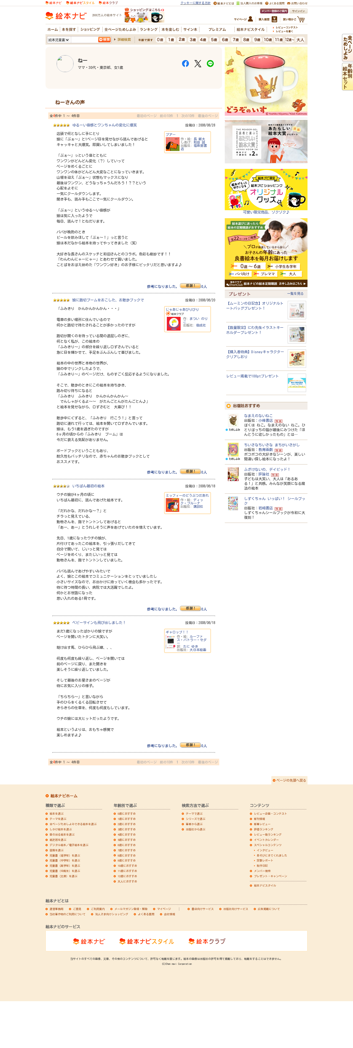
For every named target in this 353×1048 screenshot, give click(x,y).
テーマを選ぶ (58, 818)
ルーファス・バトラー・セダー (192, 640)
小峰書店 (265, 420)
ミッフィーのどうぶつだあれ (187, 495)
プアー (171, 134)
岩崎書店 (265, 508)
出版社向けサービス (235, 908)
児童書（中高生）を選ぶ (65, 870)
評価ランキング (263, 829)
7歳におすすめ (127, 850)
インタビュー (265, 850)
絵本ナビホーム (63, 796)
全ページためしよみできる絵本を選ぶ (73, 824)
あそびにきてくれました (272, 855)
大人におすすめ (127, 881)
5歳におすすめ (127, 839)
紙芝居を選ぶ (58, 839)
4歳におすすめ (127, 834)
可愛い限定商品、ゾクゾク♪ (266, 212)
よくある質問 (146, 914)
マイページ (164, 908)
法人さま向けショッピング (111, 914)
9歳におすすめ (127, 860)
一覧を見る (295, 293)
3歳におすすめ (127, 829)
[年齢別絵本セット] (347, 88)
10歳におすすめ (127, 865)
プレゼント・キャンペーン (270, 876)
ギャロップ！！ (177, 632)
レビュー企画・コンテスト (270, 813)
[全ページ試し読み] (347, 59)
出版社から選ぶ (195, 829)
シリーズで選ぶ (195, 818)
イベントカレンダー (266, 839)
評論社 (263, 474)
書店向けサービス (203, 908)
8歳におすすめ (127, 855)
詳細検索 (124, 39)
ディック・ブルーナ (191, 501)
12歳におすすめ (127, 876)
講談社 (198, 506)
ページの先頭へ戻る (291, 780)
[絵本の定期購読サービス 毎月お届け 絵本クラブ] (108, 2)
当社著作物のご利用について (67, 914)
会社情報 (169, 914)
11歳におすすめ (127, 870)
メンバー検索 (262, 870)
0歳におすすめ (127, 813)
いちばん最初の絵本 (88, 486)
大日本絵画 (198, 649)
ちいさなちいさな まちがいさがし (272, 445)
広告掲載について (269, 908)
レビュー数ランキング (268, 834)
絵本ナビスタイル (265, 885)
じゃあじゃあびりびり (182, 309)
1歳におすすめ (127, 818)
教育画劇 (265, 450)
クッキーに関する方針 (195, 2)
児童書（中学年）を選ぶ (65, 860)
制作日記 (262, 865)
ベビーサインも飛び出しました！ (99, 623)
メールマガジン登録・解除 (131, 908)
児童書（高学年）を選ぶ (65, 865)
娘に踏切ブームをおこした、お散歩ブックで (108, 300)
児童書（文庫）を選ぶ (63, 876)
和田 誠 (199, 142)
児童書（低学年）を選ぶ (65, 855)
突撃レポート (265, 860)
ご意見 (77, 908)
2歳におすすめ (127, 824)
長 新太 (199, 139)
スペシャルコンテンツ (268, 845)
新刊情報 (259, 818)
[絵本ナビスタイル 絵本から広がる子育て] (80, 2)
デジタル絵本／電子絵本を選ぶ (69, 845)
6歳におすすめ (127, 845)
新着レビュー (262, 824)
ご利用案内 (98, 908)
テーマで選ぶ (194, 813)
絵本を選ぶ (56, 813)
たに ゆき (190, 646)
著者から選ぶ (194, 824)
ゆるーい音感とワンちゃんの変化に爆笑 (104, 125)
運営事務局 (56, 908)
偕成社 (201, 325)
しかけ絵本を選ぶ (61, 829)
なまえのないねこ (258, 416)
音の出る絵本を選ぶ (62, 834)
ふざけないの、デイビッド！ (267, 469)
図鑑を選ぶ (56, 850)
